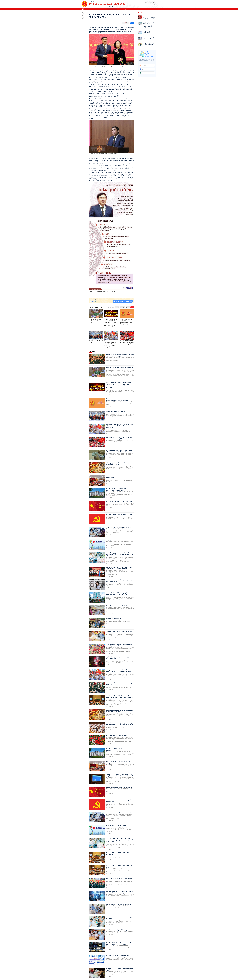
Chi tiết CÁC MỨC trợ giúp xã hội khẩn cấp (116, 930)
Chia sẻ (132, 22)
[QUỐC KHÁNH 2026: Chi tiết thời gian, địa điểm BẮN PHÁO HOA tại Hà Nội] (97, 661)
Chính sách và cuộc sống (112, 9)
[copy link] (83, 15)
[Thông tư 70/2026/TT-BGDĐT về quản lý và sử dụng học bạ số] (97, 636)
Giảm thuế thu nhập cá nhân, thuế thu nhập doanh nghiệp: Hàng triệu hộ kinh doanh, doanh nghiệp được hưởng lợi (119, 697)
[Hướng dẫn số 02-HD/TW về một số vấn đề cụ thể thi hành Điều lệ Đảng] (97, 519)
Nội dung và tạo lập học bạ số (113, 618)
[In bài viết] (83, 18)
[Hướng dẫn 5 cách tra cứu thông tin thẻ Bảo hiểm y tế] (97, 960)
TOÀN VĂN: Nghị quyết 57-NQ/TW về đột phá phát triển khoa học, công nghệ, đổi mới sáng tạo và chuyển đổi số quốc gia (149, 25)
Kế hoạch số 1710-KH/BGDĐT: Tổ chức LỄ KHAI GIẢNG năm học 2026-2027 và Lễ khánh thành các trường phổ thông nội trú (111, 344)
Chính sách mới (90, 9)
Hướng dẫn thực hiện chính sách (126, 9)
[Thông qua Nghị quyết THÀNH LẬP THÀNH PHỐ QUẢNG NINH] (97, 857)
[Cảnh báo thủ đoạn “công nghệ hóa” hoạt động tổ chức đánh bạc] (96, 313)
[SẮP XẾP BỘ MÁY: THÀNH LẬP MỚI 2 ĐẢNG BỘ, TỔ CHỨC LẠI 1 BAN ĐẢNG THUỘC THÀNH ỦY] (97, 572)
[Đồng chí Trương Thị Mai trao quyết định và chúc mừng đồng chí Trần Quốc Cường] (111, 49)
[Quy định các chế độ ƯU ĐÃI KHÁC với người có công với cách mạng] (97, 687)
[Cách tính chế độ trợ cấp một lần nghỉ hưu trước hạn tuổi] (97, 883)
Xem (132, 307)
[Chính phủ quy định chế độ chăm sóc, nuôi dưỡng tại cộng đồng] (97, 921)
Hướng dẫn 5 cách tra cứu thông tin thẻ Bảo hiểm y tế (119, 955)
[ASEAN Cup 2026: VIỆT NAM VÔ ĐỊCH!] (96, 335)
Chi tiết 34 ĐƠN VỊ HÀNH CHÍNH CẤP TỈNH (117, 540)
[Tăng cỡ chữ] (82, 20)
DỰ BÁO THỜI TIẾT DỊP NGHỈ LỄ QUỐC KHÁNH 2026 (119, 501)
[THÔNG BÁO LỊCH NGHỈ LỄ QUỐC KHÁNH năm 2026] (97, 740)
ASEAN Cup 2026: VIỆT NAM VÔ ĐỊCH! (96, 341)
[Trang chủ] (84, 4)
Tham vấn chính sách (100, 9)
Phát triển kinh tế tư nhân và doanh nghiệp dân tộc (146, 9)
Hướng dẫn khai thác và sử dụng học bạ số (116, 605)
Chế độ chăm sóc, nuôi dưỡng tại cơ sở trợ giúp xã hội (119, 904)
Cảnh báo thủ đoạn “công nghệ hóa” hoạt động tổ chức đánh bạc (96, 321)
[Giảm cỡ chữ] (82, 24)
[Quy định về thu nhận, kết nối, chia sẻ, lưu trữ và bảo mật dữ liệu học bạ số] (97, 584)
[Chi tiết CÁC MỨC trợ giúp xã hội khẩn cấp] (97, 934)
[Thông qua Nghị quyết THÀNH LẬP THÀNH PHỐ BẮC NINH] (97, 870)
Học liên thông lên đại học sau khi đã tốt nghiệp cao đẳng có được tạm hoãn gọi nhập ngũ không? (126, 322)
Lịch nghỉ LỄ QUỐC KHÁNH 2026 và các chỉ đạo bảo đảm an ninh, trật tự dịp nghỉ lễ (149, 17)
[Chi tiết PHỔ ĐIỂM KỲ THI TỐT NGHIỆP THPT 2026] (140, 44)
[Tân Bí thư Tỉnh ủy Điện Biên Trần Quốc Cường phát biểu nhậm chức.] (111, 136)
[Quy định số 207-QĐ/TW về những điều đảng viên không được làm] (97, 480)
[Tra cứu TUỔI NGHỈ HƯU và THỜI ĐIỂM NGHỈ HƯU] (140, 38)
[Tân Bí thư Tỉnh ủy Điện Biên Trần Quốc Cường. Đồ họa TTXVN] (111, 236)
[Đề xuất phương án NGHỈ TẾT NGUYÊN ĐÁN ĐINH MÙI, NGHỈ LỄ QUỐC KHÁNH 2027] (97, 467)
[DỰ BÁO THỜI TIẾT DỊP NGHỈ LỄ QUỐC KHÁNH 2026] (97, 506)
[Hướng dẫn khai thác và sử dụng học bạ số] (97, 610)
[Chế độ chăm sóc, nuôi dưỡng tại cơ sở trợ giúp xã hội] (97, 909)
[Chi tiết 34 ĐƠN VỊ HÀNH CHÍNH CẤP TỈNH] (140, 32)
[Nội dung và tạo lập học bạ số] (97, 623)
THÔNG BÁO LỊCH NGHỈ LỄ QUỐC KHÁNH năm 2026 (119, 736)
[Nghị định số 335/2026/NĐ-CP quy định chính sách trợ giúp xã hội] (97, 753)
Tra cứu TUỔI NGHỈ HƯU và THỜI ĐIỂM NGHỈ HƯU (118, 527)
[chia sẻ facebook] (83, 13)
